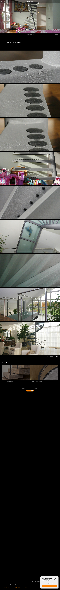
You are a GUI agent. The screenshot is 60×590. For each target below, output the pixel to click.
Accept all (49, 585)
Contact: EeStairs (6, 587)
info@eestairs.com (25, 587)
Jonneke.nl (56, 356)
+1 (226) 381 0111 (17, 587)
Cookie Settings (49, 583)
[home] (30, 1)
